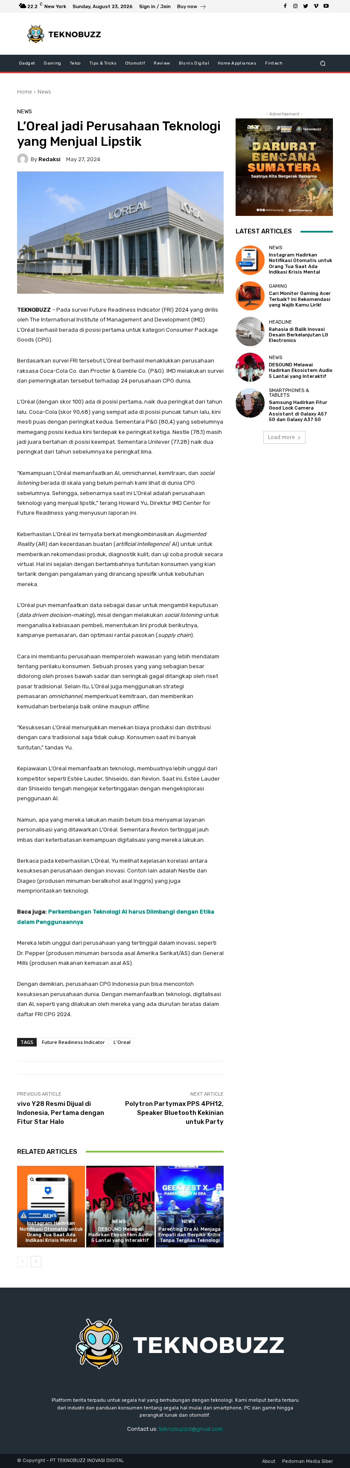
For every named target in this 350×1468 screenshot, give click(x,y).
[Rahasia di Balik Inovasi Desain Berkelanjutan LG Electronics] (250, 331)
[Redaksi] (24, 159)
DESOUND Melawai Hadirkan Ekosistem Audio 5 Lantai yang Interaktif (120, 1234)
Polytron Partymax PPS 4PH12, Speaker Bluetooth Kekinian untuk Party (174, 1113)
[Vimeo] (316, 6)
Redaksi (49, 159)
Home (24, 91)
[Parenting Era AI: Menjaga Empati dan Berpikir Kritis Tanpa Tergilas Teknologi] (190, 1206)
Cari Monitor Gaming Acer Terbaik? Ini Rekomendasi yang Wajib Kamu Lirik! (300, 299)
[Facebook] (285, 6)
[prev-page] (22, 1261)
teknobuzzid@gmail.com (191, 1429)
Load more (281, 437)
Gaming (278, 286)
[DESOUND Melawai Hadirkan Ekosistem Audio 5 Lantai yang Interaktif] (120, 1206)
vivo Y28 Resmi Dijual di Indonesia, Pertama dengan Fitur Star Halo (60, 1113)
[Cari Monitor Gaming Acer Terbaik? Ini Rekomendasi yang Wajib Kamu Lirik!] (250, 295)
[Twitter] (305, 6)
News (44, 91)
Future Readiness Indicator (73, 1042)
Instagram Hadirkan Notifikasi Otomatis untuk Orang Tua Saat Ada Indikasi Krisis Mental (51, 1231)
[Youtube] (326, 6)
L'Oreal (122, 1042)
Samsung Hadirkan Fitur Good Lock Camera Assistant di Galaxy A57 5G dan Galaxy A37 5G (298, 411)
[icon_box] (192, 7)
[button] (323, 63)
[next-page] (36, 1261)
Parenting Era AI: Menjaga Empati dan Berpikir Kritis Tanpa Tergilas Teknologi (189, 1234)
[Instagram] (295, 6)
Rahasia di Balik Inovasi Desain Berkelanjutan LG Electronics (298, 335)
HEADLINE (280, 322)
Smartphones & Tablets (289, 393)
